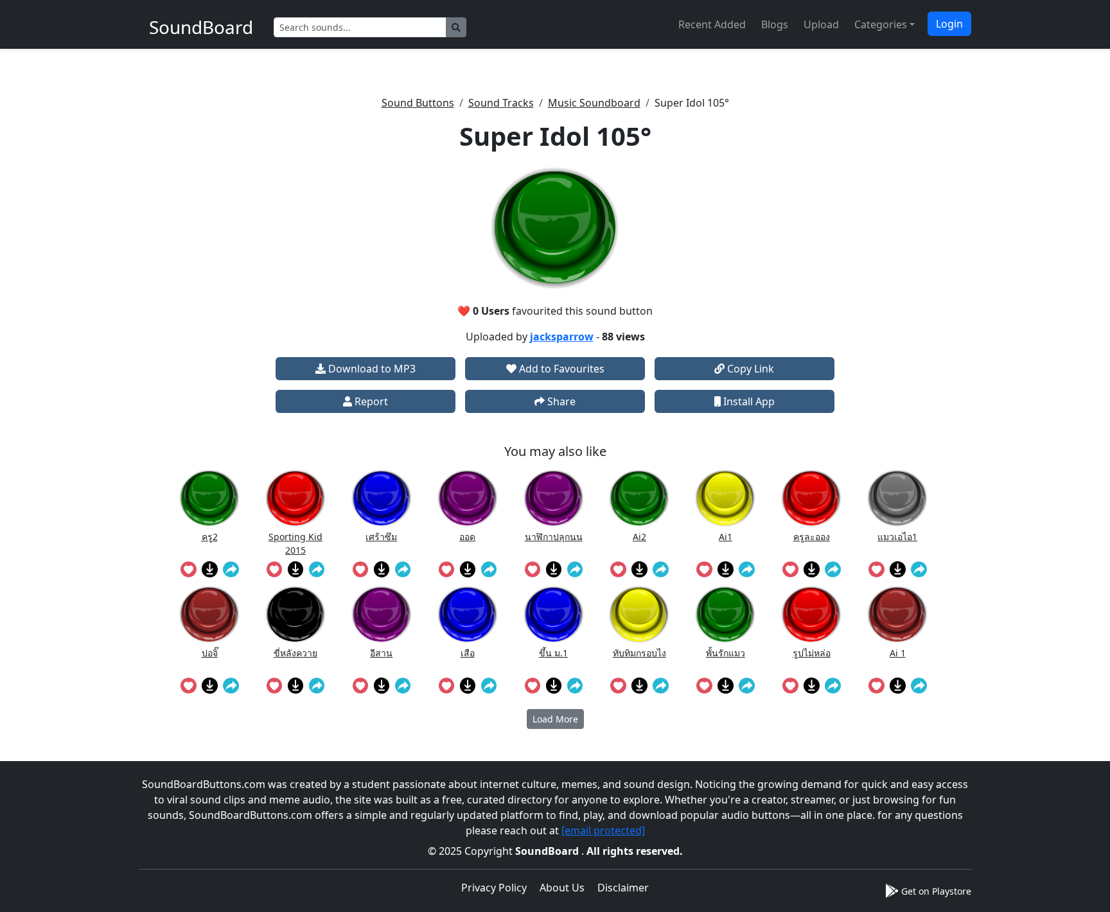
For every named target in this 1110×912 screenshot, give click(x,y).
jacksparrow (562, 336)
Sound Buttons (418, 103)
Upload (821, 24)
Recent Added (712, 24)
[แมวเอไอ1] (897, 498)
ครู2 (210, 537)
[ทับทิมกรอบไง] (639, 614)
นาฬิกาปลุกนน (554, 537)
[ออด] (467, 498)
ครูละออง (811, 537)
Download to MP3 (371, 369)
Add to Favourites (560, 369)
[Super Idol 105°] (555, 228)
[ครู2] (209, 498)
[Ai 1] (897, 614)
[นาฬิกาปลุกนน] (554, 498)
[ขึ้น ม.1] (554, 614)
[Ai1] (725, 498)
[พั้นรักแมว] (725, 614)
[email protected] (603, 830)
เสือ (468, 653)
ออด (467, 537)
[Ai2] (639, 498)
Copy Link (749, 369)
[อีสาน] (381, 614)
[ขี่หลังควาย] (295, 614)
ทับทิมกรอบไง (639, 653)
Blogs (774, 24)
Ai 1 (898, 653)
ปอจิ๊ (210, 653)
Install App (748, 401)
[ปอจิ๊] (209, 614)
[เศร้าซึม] (381, 498)
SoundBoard (548, 851)
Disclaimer (623, 888)
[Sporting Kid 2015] (295, 498)
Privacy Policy (494, 888)
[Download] (210, 569)
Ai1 (725, 537)
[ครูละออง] (811, 498)
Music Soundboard (594, 103)
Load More (555, 719)
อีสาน (381, 653)
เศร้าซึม (381, 537)
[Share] (231, 569)
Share (560, 401)
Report (370, 401)
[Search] (456, 27)
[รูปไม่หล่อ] (811, 614)
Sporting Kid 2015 (295, 543)
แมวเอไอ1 (897, 537)
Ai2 (639, 537)
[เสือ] (467, 614)
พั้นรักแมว (725, 653)
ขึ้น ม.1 (553, 653)
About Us (562, 888)
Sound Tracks (501, 103)
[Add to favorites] (189, 569)
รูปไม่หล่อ (812, 653)
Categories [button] (880, 24)
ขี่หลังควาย (295, 653)
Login (949, 24)
